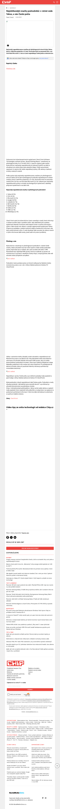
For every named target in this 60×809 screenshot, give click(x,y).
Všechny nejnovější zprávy (30, 548)
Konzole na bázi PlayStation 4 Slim (34, 738)
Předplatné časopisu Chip (14, 668)
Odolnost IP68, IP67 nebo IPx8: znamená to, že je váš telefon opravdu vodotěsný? (29, 641)
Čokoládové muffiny (44, 727)
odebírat (30, 689)
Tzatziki (18, 730)
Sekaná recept (24, 730)
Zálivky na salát (39, 728)
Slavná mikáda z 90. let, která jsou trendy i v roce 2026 (42, 781)
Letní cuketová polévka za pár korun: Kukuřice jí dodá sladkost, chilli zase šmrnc (41, 769)
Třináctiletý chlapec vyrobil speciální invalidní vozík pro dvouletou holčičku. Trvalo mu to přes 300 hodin (18, 778)
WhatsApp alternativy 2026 (33, 723)
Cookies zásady (11, 679)
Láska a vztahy (29, 722)
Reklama (9, 672)
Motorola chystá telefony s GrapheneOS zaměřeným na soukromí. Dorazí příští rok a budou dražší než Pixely (18, 749)
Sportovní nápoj (30, 728)
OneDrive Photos (20, 736)
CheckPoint (14, 398)
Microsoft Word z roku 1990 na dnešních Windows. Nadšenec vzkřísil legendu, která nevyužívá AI (17, 756)
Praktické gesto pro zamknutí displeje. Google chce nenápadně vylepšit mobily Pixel (18, 772)
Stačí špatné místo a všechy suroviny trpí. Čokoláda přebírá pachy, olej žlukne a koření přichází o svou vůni (42, 749)
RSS (29, 674)
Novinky (8, 557)
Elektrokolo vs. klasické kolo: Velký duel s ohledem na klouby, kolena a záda (27, 638)
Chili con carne (21, 728)
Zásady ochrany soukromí (14, 677)
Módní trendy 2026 (20, 723)
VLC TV (15, 740)
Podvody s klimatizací (23, 740)
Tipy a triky (9, 632)
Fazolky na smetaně (33, 727)
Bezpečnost (13, 8)
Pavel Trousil (10, 17)
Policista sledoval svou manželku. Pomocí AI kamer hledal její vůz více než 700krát (18, 761)
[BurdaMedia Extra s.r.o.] (15, 663)
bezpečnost (10, 608)
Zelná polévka (11, 730)
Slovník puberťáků (33, 720)
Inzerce (30, 672)
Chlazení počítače (22, 735)
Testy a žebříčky (11, 583)
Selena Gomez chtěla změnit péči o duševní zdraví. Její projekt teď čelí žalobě (40, 775)
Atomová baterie (21, 738)
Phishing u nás (10, 68)
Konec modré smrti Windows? (33, 736)
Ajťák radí (43, 722)
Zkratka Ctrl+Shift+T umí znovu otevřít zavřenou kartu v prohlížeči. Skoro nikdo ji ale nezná (18, 767)
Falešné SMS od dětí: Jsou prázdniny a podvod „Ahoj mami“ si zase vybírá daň (27, 624)
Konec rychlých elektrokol (34, 735)
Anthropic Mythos (11, 738)
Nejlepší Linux (33, 740)
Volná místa (10, 670)
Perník (31, 730)
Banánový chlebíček (12, 728)
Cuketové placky (49, 728)
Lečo (35, 730)
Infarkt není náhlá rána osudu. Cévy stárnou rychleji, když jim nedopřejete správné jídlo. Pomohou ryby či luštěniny (41, 756)
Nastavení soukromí (12, 675)
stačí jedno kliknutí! (43, 58)
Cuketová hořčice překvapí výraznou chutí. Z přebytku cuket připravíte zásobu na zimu (42, 762)
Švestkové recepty (42, 730)
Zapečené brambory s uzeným (19, 731)
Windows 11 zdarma (47, 736)
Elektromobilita (48, 738)
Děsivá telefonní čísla (22, 720)
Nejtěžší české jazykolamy (17, 722)
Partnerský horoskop (44, 720)
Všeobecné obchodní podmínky (16, 674)
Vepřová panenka (22, 727)
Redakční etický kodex (34, 670)
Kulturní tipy (37, 722)
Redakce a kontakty (33, 668)
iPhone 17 (9, 740)
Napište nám (25, 533)
